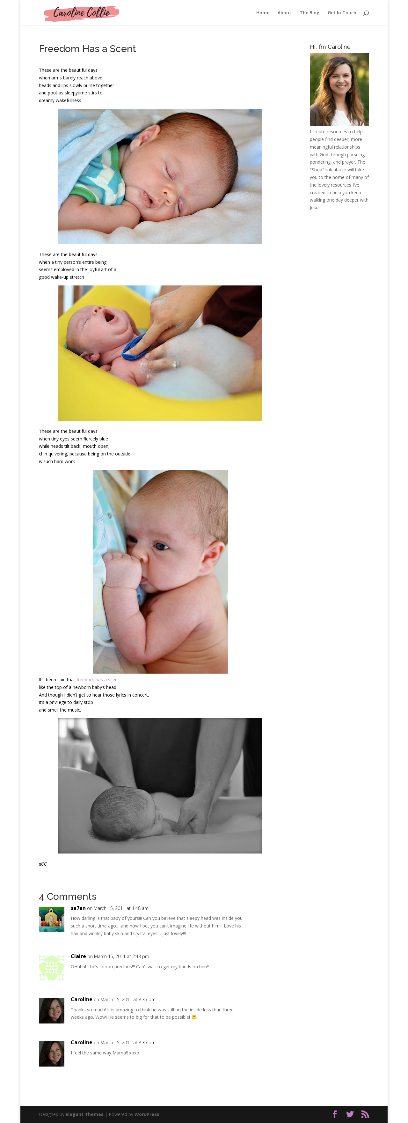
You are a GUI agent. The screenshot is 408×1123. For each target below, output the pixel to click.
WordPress (147, 1114)
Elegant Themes (85, 1114)
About (284, 13)
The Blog (309, 13)
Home (262, 13)
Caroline (81, 999)
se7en (78, 908)
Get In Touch (342, 13)
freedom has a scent (97, 679)
